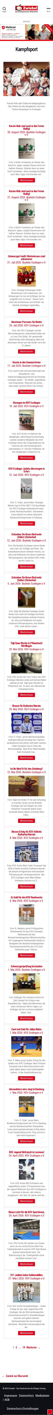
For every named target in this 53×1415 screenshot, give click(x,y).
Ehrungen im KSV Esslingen (26, 402)
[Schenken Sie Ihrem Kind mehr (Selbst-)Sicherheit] (26, 597)
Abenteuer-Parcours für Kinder (26, 322)
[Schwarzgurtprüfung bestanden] (26, 983)
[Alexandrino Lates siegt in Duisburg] (26, 1106)
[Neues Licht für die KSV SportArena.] (26, 1229)
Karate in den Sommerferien (26, 362)
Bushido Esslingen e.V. (35, 133)
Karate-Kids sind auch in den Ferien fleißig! (26, 127)
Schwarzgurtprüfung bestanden (26, 966)
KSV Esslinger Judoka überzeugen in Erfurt (26, 470)
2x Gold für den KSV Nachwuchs (26, 897)
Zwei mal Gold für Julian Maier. (26, 1029)
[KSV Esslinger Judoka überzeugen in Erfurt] (26, 488)
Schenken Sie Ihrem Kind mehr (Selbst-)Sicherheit (26, 536)
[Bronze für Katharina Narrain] (26, 723)
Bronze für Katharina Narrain (26, 705)
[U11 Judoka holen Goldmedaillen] (26, 1292)
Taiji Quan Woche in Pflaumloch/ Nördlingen (26, 644)
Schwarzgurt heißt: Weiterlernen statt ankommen (26, 258)
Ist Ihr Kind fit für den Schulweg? (26, 768)
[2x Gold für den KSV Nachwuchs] (26, 914)
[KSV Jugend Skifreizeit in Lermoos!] (26, 1169)
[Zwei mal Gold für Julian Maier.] (26, 1046)
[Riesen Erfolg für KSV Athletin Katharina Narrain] (26, 851)
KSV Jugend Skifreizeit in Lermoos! (26, 1152)
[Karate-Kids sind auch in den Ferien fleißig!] (26, 148)
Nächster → (33, 1347)
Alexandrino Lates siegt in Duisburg (26, 1089)
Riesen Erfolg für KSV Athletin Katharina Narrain (26, 833)
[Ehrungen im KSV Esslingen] (26, 420)
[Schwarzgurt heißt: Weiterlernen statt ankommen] (26, 276)
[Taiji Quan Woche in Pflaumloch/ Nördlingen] (26, 663)
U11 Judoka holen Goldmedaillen (26, 1275)
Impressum (10, 1395)
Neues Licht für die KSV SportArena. (27, 1212)
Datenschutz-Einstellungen (23, 1408)
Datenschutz (26, 1395)
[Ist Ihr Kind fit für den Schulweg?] (26, 786)
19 (23, 1347)
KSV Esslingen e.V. (34, 325)
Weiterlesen (26, 180)
